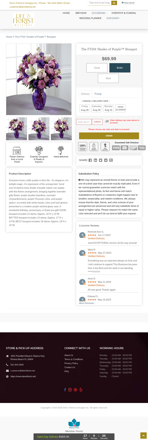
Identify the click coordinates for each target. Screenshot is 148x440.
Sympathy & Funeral (124, 13)
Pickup (98, 94)
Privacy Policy (71, 363)
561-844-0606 (17, 364)
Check (97, 122)
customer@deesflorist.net (23, 370)
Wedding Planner (90, 18)
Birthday (81, 13)
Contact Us (69, 367)
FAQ (66, 371)
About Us (68, 355)
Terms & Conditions (73, 359)
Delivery (85, 94)
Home (66, 13)
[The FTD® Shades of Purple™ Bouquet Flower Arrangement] (16, 128)
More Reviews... (87, 303)
